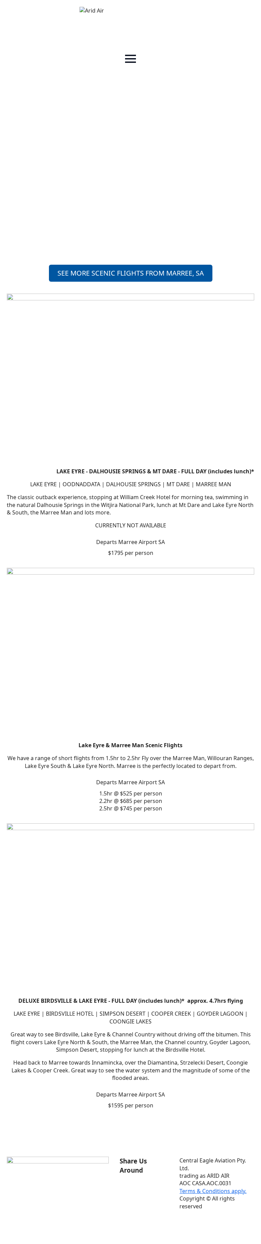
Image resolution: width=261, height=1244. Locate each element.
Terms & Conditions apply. (212, 1191)
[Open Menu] (130, 58)
